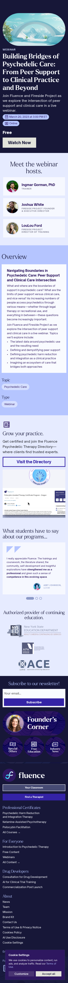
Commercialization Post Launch (22, 887)
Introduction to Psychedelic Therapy (26, 846)
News (6, 901)
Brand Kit (8, 917)
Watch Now (19, 142)
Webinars (9, 857)
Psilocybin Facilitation (16, 827)
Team (6, 906)
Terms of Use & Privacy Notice (22, 927)
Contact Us (10, 922)
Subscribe (34, 702)
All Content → (11, 862)
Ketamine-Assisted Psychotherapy (24, 822)
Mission (7, 912)
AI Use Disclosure (14, 937)
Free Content (11, 852)
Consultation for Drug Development (25, 877)
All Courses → (11, 832)
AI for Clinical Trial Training (19, 882)
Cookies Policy (12, 932)
